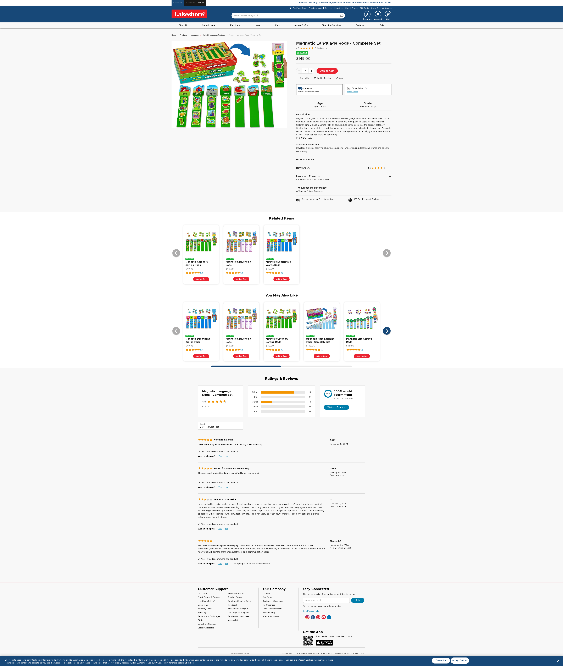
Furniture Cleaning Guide (239, 601)
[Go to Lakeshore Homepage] (189, 14)
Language (195, 35)
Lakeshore (177, 3)
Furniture (235, 25)
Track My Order (205, 609)
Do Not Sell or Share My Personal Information (314, 653)
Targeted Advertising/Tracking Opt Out (349, 653)
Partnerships (269, 605)
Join (358, 600)
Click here (189, 663)
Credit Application (206, 628)
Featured (360, 25)
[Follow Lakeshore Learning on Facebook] (312, 617)
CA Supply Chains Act (273, 601)
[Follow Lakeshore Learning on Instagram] (307, 617)
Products (183, 35)
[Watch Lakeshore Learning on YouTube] (323, 617)
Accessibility (234, 620)
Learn (258, 25)
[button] (378, 15)
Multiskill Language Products (213, 35)
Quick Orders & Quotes (381, 8)
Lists (347, 8)
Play (277, 25)
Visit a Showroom (271, 616)
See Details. (385, 3)
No (226, 456)
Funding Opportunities (238, 616)
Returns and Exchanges (209, 616)
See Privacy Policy (311, 611)
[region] (281, 661)
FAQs (200, 620)
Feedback (232, 605)
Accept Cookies (460, 660)
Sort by (203, 424)
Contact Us (203, 605)
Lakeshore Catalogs (207, 624)
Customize (441, 660)
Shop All (183, 25)
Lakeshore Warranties (273, 609)
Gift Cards (364, 8)
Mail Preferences (236, 594)
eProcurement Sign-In (238, 609)
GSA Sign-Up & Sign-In (238, 613)
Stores (354, 8)
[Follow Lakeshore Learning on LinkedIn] (329, 617)
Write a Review (336, 407)
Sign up (306, 606)
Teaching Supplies (331, 25)
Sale (382, 25)
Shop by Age (209, 25)
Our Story (267, 597)
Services (328, 8)
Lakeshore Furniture (195, 3)
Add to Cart (327, 71)
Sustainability (269, 613)
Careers (266, 594)
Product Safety (235, 597)
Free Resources (315, 8)
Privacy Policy (288, 653)
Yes (220, 456)
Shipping (202, 613)
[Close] (558, 660)
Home (174, 35)
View (233, 653)
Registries (338, 8)
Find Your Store (299, 8)
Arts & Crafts (301, 25)
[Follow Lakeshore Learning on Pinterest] (318, 617)
